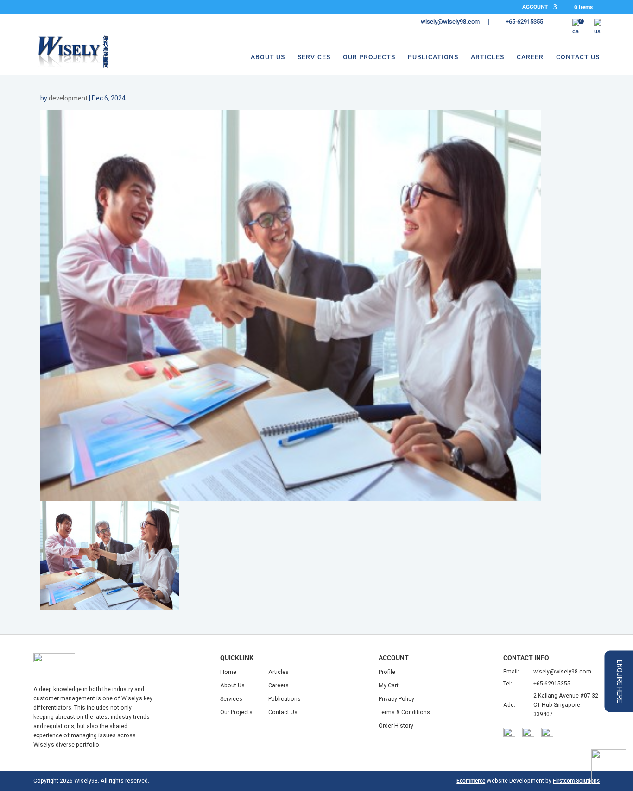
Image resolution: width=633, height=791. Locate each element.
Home (228, 672)
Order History (396, 725)
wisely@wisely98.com (562, 671)
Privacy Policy (396, 699)
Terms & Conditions (404, 712)
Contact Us (578, 57)
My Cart (389, 685)
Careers (278, 685)
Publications (433, 57)
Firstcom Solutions (576, 781)
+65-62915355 (551, 683)
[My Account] (597, 28)
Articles (487, 57)
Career (530, 57)
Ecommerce (470, 781)
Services (314, 57)
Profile (387, 672)
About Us (268, 57)
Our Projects (369, 57)
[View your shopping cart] (575, 28)
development (68, 98)
